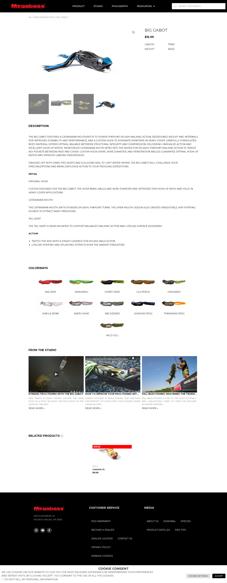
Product (78, 6)
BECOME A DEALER (102, 530)
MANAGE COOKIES (102, 556)
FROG (52, 17)
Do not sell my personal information (31, 579)
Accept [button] (219, 576)
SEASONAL (169, 521)
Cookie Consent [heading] (113, 568)
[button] (133, 32)
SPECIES (186, 521)
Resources (144, 6)
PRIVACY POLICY (101, 547)
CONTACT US (125, 538)
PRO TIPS (180, 530)
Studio (98, 6)
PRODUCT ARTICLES (158, 530)
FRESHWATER (41, 17)
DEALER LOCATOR (102, 538)
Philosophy (120, 6)
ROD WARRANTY (101, 521)
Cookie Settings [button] (198, 576)
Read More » (37, 408)
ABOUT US (152, 521)
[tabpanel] (57, 383)
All (30, 17)
